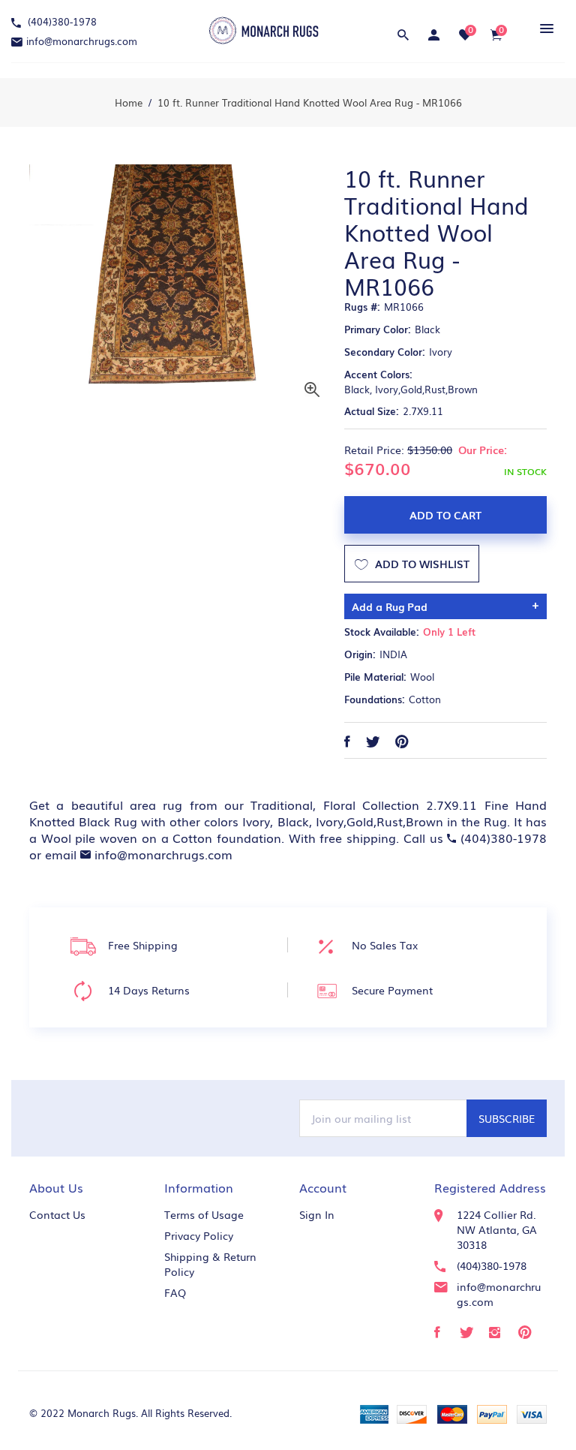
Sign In (316, 1214)
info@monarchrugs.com (81, 41)
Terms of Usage (204, 1214)
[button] (544, 28)
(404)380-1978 (61, 21)
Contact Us (57, 1214)
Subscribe (506, 1118)
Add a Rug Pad (390, 606)
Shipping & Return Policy (210, 1264)
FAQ (175, 1292)
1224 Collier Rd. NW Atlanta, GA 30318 (497, 1229)
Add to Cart (446, 514)
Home (128, 102)
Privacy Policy (198, 1235)
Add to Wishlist (421, 563)
